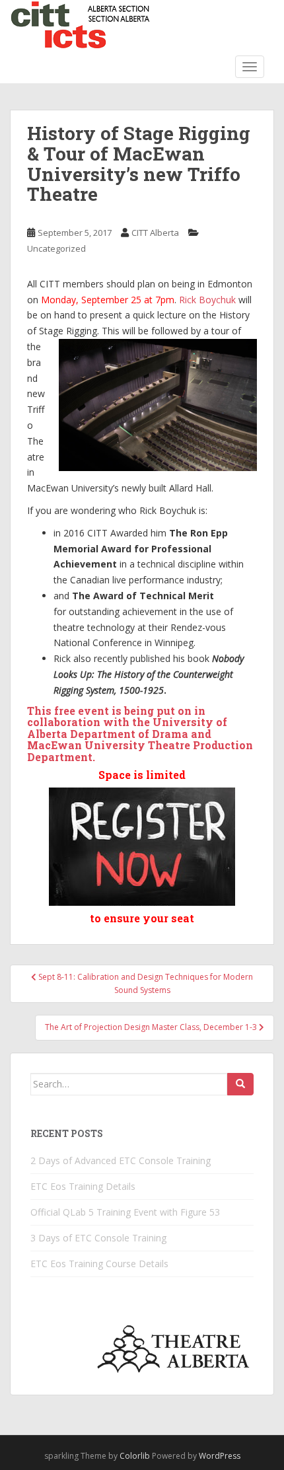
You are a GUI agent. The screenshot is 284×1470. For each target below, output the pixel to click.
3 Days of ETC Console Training (98, 1237)
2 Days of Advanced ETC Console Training (120, 1160)
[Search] (240, 1084)
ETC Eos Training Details (82, 1186)
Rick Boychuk (207, 299)
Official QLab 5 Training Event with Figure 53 (125, 1212)
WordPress (219, 1455)
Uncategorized (56, 248)
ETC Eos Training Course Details (99, 1263)
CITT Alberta (155, 233)
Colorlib (135, 1455)
